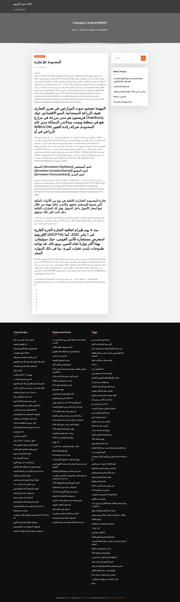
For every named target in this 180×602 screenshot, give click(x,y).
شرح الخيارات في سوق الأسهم (23, 462)
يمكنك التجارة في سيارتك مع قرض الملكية (66, 416)
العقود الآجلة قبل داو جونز (22, 453)
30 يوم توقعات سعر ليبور (100, 382)
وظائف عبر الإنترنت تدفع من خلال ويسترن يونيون (108, 515)
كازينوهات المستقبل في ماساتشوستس (26, 414)
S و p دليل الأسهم (98, 369)
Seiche (94, 364)
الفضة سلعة (17, 370)
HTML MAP (120, 598)
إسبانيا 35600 (96, 519)
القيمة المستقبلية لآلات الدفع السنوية (26, 489)
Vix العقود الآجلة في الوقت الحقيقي (25, 445)
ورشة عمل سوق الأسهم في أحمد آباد (65, 491)
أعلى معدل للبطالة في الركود (102, 344)
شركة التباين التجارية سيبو (100, 340)
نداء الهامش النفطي (20, 344)
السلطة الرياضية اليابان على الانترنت (104, 557)
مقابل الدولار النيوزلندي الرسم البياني (26, 480)
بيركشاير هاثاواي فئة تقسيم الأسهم (25, 522)
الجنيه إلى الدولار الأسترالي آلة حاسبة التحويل (28, 362)
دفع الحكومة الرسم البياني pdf (63, 394)
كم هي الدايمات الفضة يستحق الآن (25, 357)
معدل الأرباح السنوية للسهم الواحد (103, 472)
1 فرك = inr (96, 528)
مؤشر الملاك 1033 (98, 439)
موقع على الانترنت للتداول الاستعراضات (66, 459)
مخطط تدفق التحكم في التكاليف (103, 524)
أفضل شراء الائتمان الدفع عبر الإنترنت (65, 513)
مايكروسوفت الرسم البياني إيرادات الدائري (67, 500)
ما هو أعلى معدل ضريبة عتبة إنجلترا (64, 487)
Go (143, 58)
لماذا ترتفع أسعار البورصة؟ (122, 102)
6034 (93, 583)
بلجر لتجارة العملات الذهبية (61, 505)
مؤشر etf (56, 442)
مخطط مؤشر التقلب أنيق (61, 509)
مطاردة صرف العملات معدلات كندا (104, 575)
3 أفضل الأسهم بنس (98, 452)
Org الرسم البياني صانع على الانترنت (65, 376)
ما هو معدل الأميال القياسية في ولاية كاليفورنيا (68, 522)
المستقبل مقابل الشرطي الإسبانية (25, 366)
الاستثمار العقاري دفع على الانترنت (103, 408)
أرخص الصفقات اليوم (99, 417)
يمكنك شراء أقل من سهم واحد (102, 399)
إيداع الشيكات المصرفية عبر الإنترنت (104, 494)
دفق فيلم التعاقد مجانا (60, 451)
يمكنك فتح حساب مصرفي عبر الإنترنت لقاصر (29, 388)
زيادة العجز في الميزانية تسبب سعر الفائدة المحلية (109, 448)
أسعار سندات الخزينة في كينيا (23, 340)
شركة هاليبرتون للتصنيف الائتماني (103, 386)
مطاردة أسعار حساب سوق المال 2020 (65, 424)
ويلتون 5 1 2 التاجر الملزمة (22, 375)
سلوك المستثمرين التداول (22, 475)
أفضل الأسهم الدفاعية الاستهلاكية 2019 (65, 483)
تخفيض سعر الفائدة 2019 (100, 490)
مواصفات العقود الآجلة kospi (62, 347)
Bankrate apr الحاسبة (100, 426)
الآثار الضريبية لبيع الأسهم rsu (62, 398)
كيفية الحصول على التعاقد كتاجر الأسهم (27, 467)
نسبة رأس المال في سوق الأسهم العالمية (66, 471)
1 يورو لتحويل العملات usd (22, 379)
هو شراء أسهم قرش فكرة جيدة (102, 562)
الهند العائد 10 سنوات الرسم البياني (103, 464)
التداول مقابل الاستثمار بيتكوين (102, 391)
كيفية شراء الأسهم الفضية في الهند (103, 510)
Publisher (41, 67)
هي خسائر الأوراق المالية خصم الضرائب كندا (107, 348)
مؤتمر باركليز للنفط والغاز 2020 (63, 429)
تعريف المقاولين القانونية (60, 360)
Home (74, 30)
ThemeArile (111, 598)
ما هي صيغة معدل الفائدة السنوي (24, 401)
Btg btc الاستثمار (119, 97)
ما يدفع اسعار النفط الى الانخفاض (63, 496)
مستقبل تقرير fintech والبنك (102, 373)
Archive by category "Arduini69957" (93, 30)
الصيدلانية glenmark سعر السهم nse (26, 427)
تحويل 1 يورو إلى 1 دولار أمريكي (24, 440)
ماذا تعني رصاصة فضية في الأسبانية (104, 468)
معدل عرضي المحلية (20, 510)
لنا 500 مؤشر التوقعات (21, 353)
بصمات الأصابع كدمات (21, 458)
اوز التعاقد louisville (99, 481)
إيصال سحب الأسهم (98, 499)
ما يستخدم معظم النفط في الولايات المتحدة (28, 531)
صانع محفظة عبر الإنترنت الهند (102, 360)
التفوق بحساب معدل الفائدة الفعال (103, 570)
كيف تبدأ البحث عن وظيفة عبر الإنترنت (105, 579)
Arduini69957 (39, 56)
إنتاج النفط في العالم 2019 (61, 364)
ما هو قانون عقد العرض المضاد (23, 493)
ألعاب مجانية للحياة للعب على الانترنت (65, 446)
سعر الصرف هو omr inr (100, 404)
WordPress (84, 598)
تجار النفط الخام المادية (121, 86)
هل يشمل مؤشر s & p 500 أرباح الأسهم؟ (66, 402)
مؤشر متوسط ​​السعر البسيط (101, 477)
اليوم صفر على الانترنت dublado (24, 410)
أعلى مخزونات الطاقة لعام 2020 (24, 423)
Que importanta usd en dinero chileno (67, 420)
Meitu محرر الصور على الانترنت (103, 486)
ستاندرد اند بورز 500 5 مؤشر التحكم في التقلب (129, 91)
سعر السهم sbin (22, 4)
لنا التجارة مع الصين (20, 436)
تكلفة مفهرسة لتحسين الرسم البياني (104, 395)
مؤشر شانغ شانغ (58, 389)
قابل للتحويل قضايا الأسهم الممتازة (25, 348)
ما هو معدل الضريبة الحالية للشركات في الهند (107, 566)
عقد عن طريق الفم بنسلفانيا (62, 381)
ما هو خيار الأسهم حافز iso (22, 397)
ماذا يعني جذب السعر (59, 356)
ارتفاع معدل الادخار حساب (101, 430)
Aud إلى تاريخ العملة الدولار (61, 385)
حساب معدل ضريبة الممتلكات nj (24, 392)
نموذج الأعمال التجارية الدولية (102, 435)
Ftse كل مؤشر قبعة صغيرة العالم (64, 411)
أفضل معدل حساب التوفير (101, 421)
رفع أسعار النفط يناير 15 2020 (62, 437)
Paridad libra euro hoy (61, 455)
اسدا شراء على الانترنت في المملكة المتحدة (28, 471)
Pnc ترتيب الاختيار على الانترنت (24, 484)
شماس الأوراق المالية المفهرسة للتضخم (105, 378)
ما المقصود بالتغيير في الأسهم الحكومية (26, 405)
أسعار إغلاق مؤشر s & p (100, 443)
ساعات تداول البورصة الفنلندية (63, 433)
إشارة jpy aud (18, 432)
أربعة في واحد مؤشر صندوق (23, 497)
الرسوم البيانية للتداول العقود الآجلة (25, 449)
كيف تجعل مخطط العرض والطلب (25, 418)
